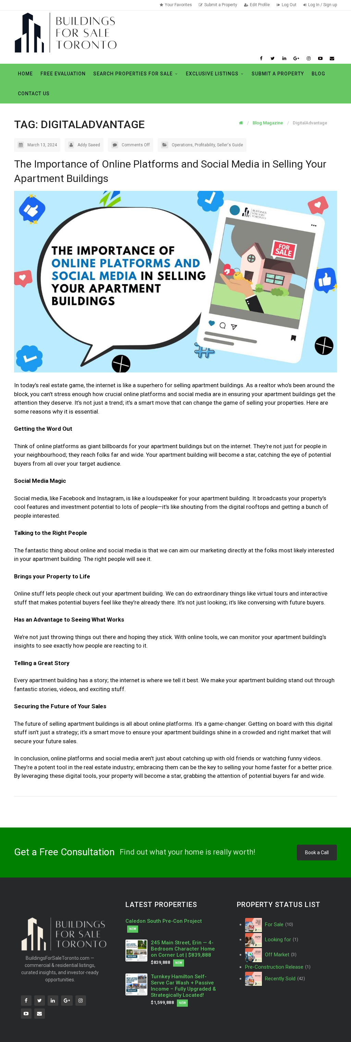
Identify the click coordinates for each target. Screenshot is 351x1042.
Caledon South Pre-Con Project (163, 921)
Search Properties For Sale (133, 73)
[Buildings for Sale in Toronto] (65, 32)
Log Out (289, 4)
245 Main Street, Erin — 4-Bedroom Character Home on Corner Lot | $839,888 (183, 949)
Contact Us (34, 93)
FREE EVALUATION (63, 73)
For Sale (278, 924)
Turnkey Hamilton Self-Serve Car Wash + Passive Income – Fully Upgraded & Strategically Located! (183, 985)
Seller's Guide (230, 145)
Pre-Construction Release (278, 967)
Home (25, 73)
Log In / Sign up (322, 4)
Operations (182, 145)
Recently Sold (284, 979)
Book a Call (317, 852)
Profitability (205, 145)
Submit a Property (220, 4)
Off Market (280, 955)
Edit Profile (260, 4)
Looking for (281, 939)
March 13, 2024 (42, 145)
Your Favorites (178, 4)
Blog (318, 73)
